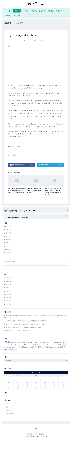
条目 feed (8, 407)
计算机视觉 (8, 350)
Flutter (52, 342)
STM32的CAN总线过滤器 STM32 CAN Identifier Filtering (35, 190)
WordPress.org (10, 413)
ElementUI (47, 342)
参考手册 (42, 11)
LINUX (25, 345)
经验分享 (17, 11)
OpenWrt (30, 345)
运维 (15, 349)
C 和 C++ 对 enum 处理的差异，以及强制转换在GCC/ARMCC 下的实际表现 (26, 324)
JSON (17, 345)
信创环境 (51, 11)
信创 (20, 347)
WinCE (5, 347)
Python (42, 345)
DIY (43, 342)
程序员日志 (36, 4)
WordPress (15, 347)
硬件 (64, 347)
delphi (40, 342)
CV (38, 342)
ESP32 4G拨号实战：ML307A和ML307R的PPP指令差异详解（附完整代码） (27, 321)
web (64, 345)
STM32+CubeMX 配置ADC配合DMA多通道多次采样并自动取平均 (24, 327)
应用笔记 (8, 11)
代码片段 (34, 11)
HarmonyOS (58, 343)
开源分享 (59, 11)
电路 (14, 155)
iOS (64, 342)
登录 (7, 403)
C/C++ (29, 342)
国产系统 (29, 347)
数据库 (46, 347)
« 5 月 (5, 393)
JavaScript (12, 345)
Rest (45, 345)
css (36, 342)
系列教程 (25, 11)
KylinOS (21, 345)
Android (13, 342)
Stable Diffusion (52, 345)
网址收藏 (17, 15)
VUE (60, 345)
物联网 (56, 347)
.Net (6, 342)
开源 (42, 347)
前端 (24, 347)
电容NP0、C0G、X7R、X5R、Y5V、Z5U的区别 (19, 330)
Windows (9, 347)
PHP (38, 345)
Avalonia (24, 343)
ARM (18, 342)
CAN (33, 342)
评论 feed (8, 410)
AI (10, 342)
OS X (34, 345)
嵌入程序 (36, 347)
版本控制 (51, 347)
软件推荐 (8, 15)
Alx (46, 436)
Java (6, 345)
